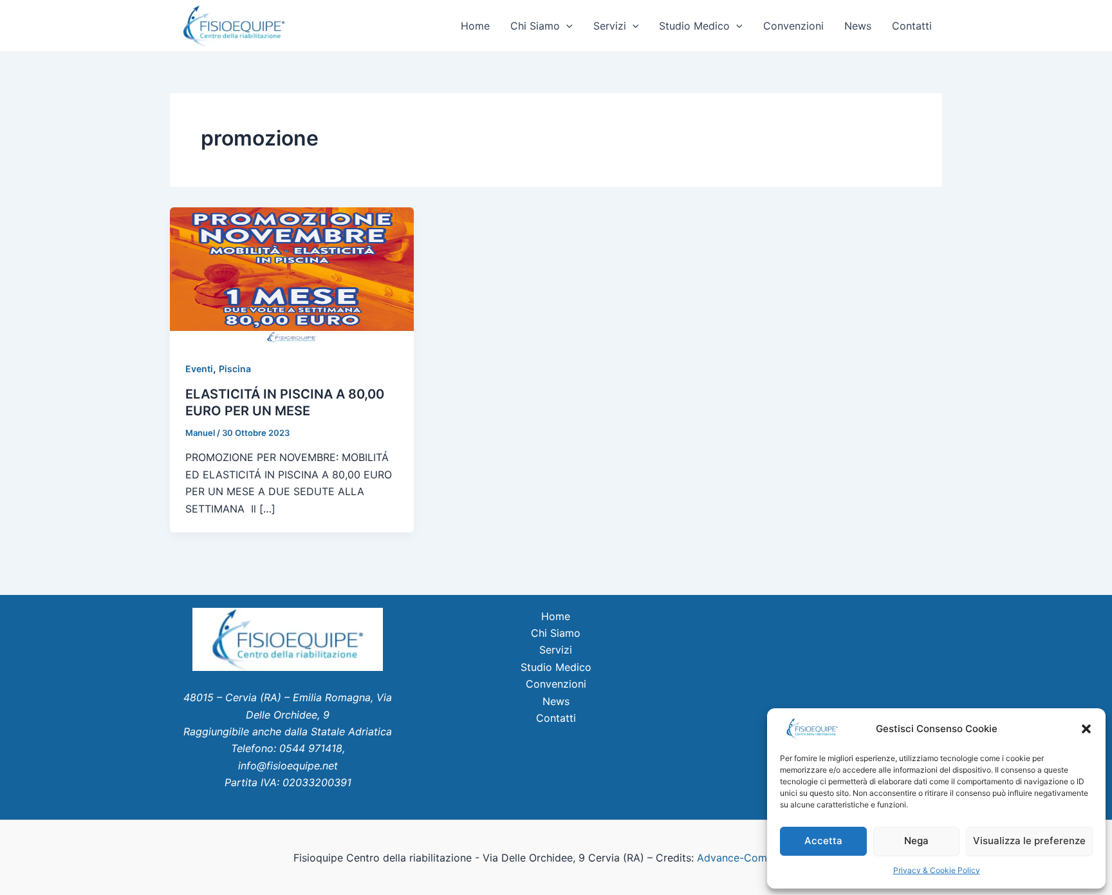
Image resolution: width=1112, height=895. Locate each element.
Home (475, 25)
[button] (1086, 728)
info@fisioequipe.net (288, 765)
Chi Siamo (535, 25)
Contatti (912, 25)
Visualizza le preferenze (1029, 840)
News (857, 25)
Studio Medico (694, 25)
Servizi (609, 25)
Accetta (823, 840)
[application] (566, 26)
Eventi (199, 368)
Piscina (235, 368)
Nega (916, 840)
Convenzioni (793, 25)
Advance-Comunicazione (756, 857)
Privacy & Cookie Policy (936, 870)
